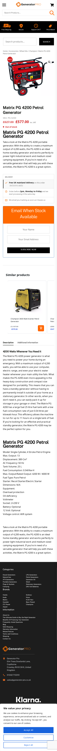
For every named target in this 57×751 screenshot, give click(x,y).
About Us (6, 615)
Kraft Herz (29, 600)
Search (46, 41)
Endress (29, 595)
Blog (4, 624)
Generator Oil (30, 579)
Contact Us (7, 639)
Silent (28, 582)
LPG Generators (31, 575)
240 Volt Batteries (32, 586)
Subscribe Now (28, 249)
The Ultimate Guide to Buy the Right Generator (19, 617)
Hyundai (6, 602)
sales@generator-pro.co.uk (19, 680)
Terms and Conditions (10, 634)
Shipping (6, 636)
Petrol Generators (32, 577)
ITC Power (6, 604)
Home (5, 51)
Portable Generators (10, 582)
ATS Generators (8, 579)
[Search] (52, 13)
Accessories (13, 51)
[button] (49, 62)
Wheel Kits (24, 51)
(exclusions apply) (16, 185)
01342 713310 (13, 675)
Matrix (5, 600)
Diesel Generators (9, 575)
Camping (6, 586)
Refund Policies (8, 631)
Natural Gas (7, 577)
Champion (33, 51)
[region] (28, 727)
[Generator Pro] (28, 5)
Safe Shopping (8, 627)
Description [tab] (8, 342)
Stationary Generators (33, 584)
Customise (29, 737)
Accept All (28, 730)
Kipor (28, 597)
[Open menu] (4, 5)
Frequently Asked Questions (13, 622)
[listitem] (27, 307)
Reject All (28, 745)
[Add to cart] (41, 328)
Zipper (5, 607)
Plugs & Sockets (8, 584)
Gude (5, 597)
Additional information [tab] (27, 342)
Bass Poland (30, 602)
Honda (5, 595)
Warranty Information (10, 629)
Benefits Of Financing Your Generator (16, 620)
